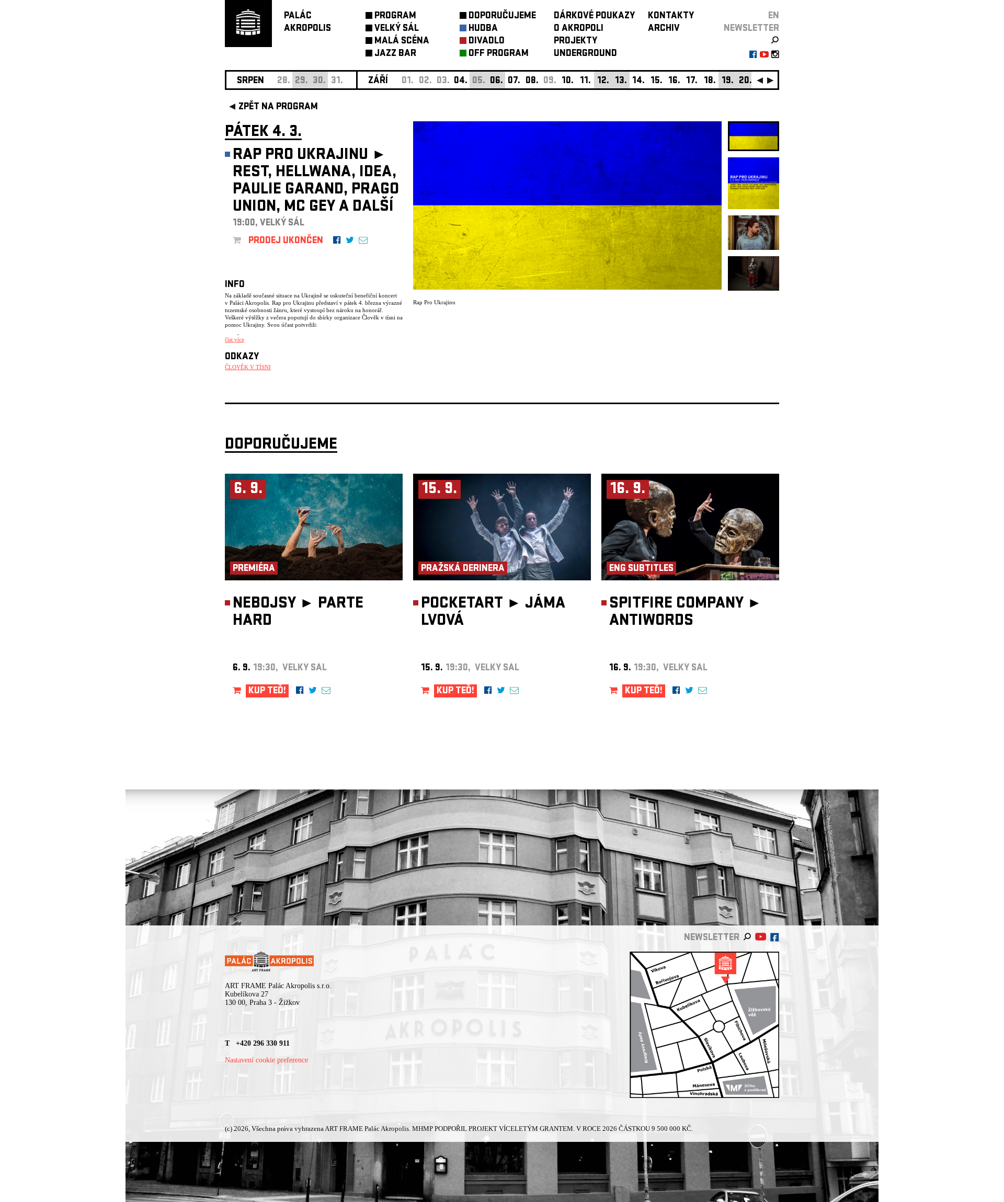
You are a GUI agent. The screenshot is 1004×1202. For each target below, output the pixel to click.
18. (710, 81)
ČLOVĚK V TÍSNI (248, 367)
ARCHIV (664, 29)
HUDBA (483, 29)
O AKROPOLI (578, 29)
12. (603, 81)
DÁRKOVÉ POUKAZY (594, 16)
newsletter (751, 29)
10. (568, 81)
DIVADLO (487, 42)
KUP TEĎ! (267, 691)
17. (692, 81)
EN (773, 16)
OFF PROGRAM (499, 54)
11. (585, 81)
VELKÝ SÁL (396, 29)
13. (621, 81)
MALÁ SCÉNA (401, 42)
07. (514, 81)
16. (674, 81)
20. (745, 81)
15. (657, 81)
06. (496, 81)
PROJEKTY (575, 42)
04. (460, 81)
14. (638, 81)
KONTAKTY (671, 16)
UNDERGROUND (585, 54)
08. (532, 81)
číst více (234, 339)
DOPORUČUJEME (502, 16)
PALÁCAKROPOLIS (307, 22)
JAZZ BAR (395, 54)
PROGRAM (395, 16)
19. (728, 81)
